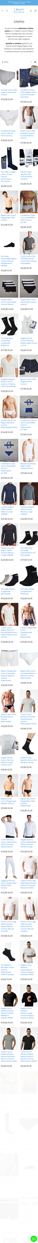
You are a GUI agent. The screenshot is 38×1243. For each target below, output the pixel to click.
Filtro (6, 62)
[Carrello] (35, 10)
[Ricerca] (7, 10)
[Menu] (2, 10)
